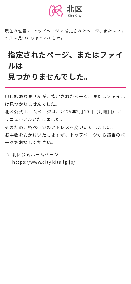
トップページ (46, 31)
